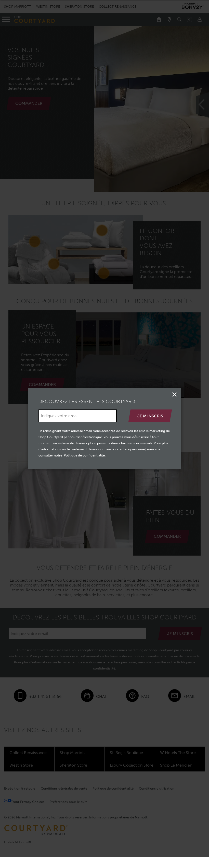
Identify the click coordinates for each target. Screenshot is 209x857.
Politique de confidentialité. (85, 455)
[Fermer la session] (174, 394)
